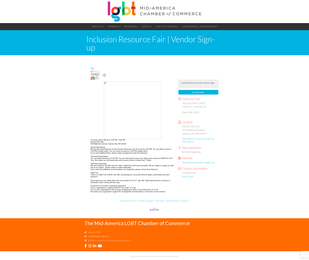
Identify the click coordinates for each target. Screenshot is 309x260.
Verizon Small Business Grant (199, 26)
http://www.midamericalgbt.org (198, 162)
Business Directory (128, 201)
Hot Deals (159, 201)
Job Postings (171, 201)
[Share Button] (104, 75)
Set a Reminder (198, 92)
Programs (130, 26)
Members (113, 26)
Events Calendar (146, 201)
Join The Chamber (166, 26)
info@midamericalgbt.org (98, 236)
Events (146, 26)
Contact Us (184, 201)
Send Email (187, 176)
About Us (97, 26)
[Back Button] (92, 68)
